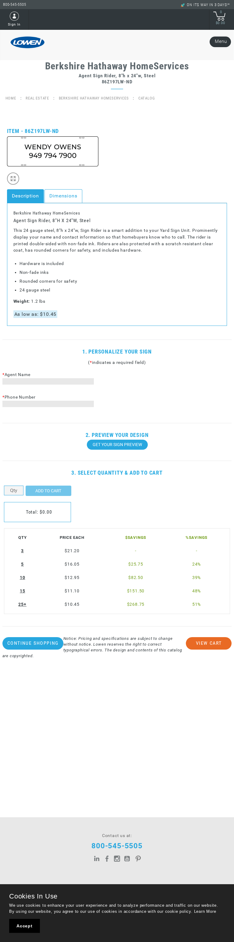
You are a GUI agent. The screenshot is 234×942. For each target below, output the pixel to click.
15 (22, 591)
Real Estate (37, 98)
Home (10, 98)
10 (22, 577)
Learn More (205, 911)
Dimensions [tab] (63, 196)
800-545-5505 (14, 4)
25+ (22, 604)
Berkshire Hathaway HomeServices (94, 98)
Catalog (146, 98)
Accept (24, 925)
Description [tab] (25, 196)
